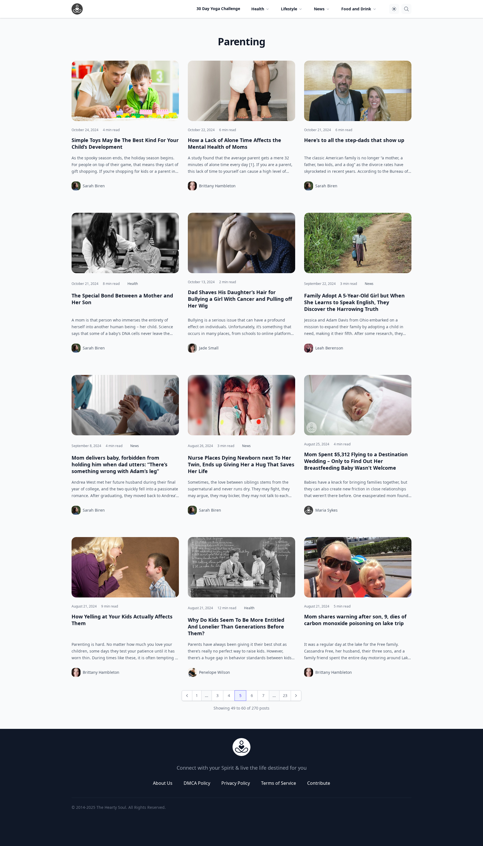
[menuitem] (260, 9)
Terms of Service (278, 783)
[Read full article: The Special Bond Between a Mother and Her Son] (125, 243)
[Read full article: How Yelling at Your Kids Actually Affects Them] (125, 567)
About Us (162, 783)
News (369, 283)
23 (285, 695)
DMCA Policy (197, 783)
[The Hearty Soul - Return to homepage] (241, 747)
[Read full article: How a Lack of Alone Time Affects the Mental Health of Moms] (241, 91)
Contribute (318, 783)
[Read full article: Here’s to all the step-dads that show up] (357, 91)
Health (132, 283)
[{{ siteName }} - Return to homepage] (77, 9)
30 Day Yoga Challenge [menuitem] (218, 8)
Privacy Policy (235, 783)
